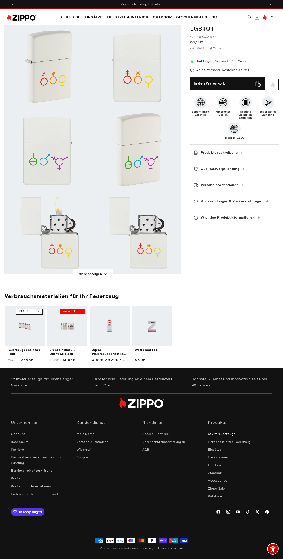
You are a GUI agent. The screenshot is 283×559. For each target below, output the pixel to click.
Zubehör (215, 472)
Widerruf (84, 449)
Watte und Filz (146, 350)
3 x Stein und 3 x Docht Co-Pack (62, 352)
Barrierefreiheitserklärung (32, 470)
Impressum (19, 442)
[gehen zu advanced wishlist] (264, 17)
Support (83, 457)
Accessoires (218, 480)
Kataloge (215, 496)
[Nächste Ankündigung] (270, 4)
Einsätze (214, 449)
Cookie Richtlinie (155, 434)
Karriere (17, 449)
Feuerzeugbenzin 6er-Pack (24, 352)
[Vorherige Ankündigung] (12, 4)
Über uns (18, 434)
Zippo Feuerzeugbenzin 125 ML (108, 352)
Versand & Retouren (92, 442)
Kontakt (17, 478)
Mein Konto (86, 434)
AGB (145, 449)
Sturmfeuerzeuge (221, 434)
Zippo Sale (216, 488)
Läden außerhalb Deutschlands (35, 494)
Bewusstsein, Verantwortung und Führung (37, 460)
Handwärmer (218, 457)
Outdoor (215, 465)
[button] (250, 17)
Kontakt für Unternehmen (31, 486)
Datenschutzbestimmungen (163, 442)
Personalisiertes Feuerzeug (229, 442)
